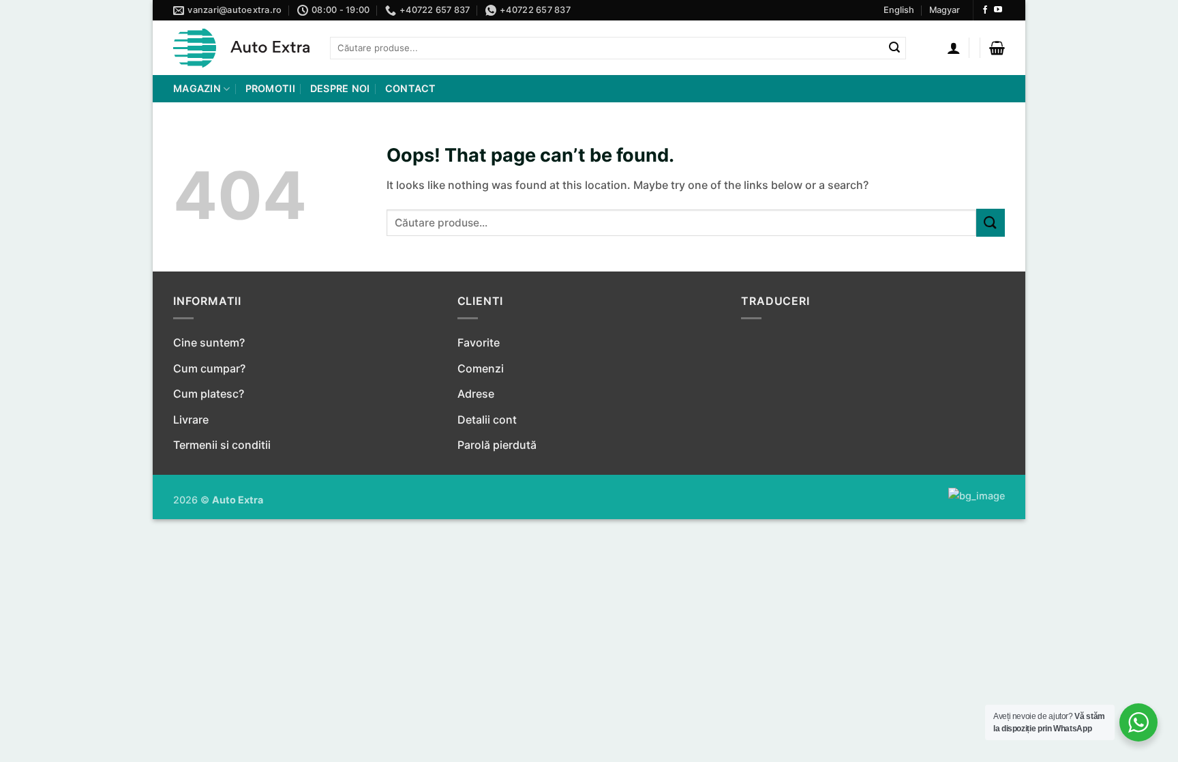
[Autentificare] (954, 48)
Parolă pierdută (497, 445)
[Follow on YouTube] (998, 10)
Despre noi (340, 88)
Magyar (944, 10)
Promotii (270, 88)
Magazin (197, 88)
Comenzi (480, 368)
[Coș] (997, 48)
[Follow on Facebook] (985, 10)
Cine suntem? (209, 342)
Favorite (478, 342)
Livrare (191, 419)
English (898, 10)
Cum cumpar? (209, 368)
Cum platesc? (208, 393)
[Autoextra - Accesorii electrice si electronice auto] (241, 48)
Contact (410, 88)
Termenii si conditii (222, 445)
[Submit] (894, 48)
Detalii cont (487, 419)
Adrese (475, 393)
